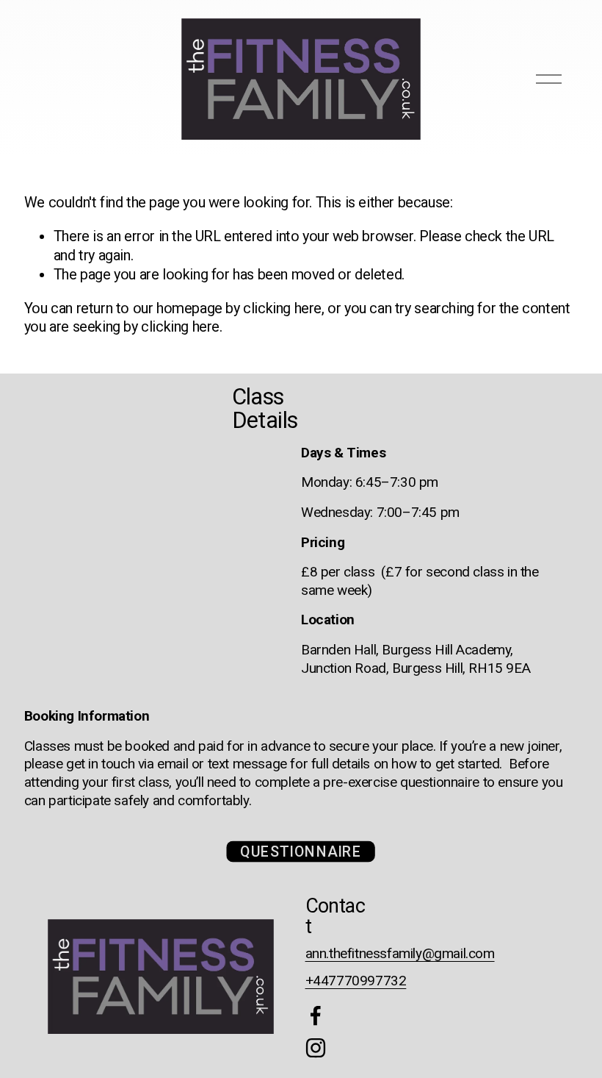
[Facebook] (315, 1015)
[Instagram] (315, 1048)
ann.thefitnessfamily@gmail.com (400, 953)
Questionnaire (301, 851)
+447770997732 (356, 980)
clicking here (282, 308)
